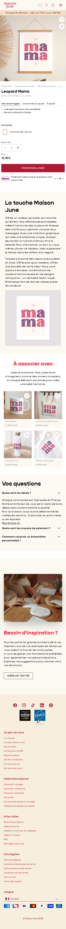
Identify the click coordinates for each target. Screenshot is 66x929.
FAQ (6, 839)
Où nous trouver (12, 764)
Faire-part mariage (13, 784)
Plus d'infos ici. (11, 523)
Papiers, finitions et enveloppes (20, 830)
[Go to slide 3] (60, 178)
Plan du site (10, 877)
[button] (56, 13)
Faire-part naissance (14, 788)
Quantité (5, 142)
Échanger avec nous (14, 843)
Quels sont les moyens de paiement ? (26, 528)
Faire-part (9, 797)
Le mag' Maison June (14, 742)
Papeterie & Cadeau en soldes (19, 806)
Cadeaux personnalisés (24, 86)
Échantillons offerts (13, 822)
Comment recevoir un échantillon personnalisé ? (24, 538)
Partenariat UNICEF (13, 751)
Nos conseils (10, 746)
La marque (9, 738)
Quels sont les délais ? (16, 493)
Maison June (6, 86)
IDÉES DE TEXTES (18, 675)
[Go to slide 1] (31, 78)
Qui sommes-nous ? (13, 768)
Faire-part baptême (14, 793)
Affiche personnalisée (46, 86)
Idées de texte (11, 826)
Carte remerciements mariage (19, 801)
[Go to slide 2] (34, 78)
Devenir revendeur (13, 759)
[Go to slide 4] (62, 178)
